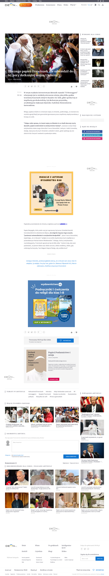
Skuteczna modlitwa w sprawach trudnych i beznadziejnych (85, 41)
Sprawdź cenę (54, 379)
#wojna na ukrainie (59, 394)
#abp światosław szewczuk (62, 391)
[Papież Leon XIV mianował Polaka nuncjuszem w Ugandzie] (17, 500)
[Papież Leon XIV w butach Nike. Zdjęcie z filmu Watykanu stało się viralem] (92, 500)
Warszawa (83, 4)
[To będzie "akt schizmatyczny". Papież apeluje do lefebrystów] (17, 477)
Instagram (103, 1)
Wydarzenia (39, 5)
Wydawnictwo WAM (20, 570)
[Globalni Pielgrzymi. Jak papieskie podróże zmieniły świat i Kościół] (17, 414)
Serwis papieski (25, 557)
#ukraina (48, 391)
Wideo (66, 5)
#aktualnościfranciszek (35, 391)
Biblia (6, 1)
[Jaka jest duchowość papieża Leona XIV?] (67, 477)
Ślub (23, 562)
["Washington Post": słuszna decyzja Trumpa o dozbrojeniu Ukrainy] (92, 404)
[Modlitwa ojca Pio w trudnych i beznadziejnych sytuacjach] (98, 73)
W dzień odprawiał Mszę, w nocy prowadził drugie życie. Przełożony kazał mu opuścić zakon (85, 52)
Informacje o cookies (47, 574)
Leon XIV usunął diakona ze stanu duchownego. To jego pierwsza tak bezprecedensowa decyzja (40, 488)
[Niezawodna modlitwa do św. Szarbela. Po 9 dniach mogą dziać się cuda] (98, 63)
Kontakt (28, 574)
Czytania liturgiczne (55, 557)
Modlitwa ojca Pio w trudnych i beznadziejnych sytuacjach (85, 72)
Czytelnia (38, 551)
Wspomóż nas (67, 340)
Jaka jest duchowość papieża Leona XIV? (66, 487)
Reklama (40, 574)
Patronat (55, 574)
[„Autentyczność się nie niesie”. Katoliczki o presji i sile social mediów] (98, 84)
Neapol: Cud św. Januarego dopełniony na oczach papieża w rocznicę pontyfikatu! (41, 511)
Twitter (100, 1)
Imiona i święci (39, 562)
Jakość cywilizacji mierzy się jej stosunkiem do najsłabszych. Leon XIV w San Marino (41, 426)
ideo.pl (102, 574)
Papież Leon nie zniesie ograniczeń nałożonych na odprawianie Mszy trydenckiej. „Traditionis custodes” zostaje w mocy (66, 512)
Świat (24, 545)
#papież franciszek (45, 394)
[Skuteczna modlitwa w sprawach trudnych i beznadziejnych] (98, 42)
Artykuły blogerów (26, 560)
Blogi (29, 1)
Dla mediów (34, 574)
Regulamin (12, 574)
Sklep (40, 1)
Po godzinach (53, 545)
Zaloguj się (7, 455)
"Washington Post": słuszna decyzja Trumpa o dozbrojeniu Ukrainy (91, 416)
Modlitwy (52, 562)
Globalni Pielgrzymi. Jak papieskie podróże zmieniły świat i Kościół (15, 426)
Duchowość (39, 557)
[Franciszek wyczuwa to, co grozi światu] (92, 427)
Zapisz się (100, 558)
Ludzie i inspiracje (69, 560)
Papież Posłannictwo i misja (59, 353)
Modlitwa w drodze (21, 1)
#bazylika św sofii (41, 397)
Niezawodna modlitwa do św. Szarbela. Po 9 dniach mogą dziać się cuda (85, 62)
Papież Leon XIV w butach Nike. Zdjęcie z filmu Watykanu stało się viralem (91, 510)
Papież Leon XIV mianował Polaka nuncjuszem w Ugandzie (15, 510)
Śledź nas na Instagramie (93, 138)
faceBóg (35, 1)
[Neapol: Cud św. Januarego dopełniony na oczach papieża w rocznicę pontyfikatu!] (42, 500)
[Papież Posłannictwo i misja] (36, 365)
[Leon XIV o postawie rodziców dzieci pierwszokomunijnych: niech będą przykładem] (92, 477)
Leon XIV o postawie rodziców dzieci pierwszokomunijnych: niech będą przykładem (91, 488)
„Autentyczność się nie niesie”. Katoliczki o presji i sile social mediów (85, 83)
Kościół (10, 79)
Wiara (59, 5)
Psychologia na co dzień (56, 560)
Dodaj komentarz (71, 456)
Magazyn (12, 1)
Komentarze (50, 5)
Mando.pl (34, 570)
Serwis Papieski (17, 79)
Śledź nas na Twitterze (93, 135)
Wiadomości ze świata (86, 417)
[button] (95, 5)
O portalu (7, 574)
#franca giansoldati (56, 397)
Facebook (98, 1)
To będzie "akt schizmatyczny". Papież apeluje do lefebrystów (16, 487)
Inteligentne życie (66, 547)
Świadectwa (39, 560)
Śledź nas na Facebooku (93, 131)
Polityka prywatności (21, 574)
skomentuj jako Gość (18, 455)
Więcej (72, 5)
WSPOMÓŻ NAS (100, 570)
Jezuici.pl (8, 570)
